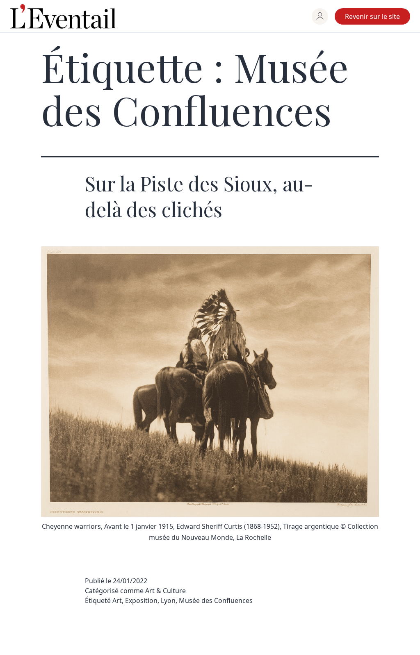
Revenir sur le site (372, 16)
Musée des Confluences (216, 600)
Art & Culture (165, 590)
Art (117, 600)
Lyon (168, 600)
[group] (320, 16)
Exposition (141, 600)
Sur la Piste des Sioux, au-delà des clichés (199, 196)
